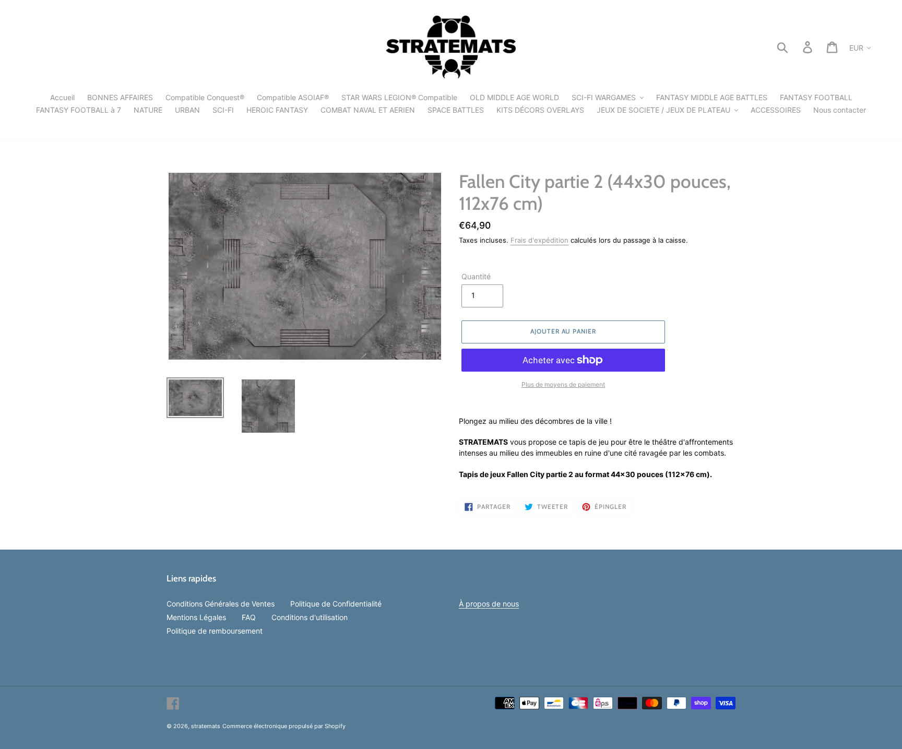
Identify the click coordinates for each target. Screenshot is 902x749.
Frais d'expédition (539, 240)
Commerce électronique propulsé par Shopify (284, 726)
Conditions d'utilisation (309, 617)
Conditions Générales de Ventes (221, 603)
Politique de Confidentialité (336, 603)
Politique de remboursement (215, 630)
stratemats (205, 726)
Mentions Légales (196, 617)
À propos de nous (489, 603)
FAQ (249, 617)
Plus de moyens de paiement (563, 384)
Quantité (476, 276)
